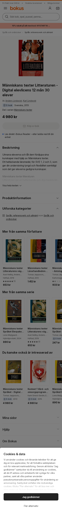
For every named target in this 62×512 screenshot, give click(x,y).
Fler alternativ (31, 505)
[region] (31, 480)
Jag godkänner (31, 497)
